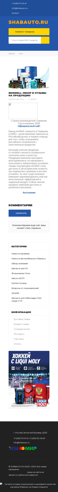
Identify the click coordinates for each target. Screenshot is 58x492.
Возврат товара (21, 324)
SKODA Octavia (19, 283)
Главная (12, 54)
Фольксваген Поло (21, 273)
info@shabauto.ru (20, 8)
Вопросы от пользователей (25, 288)
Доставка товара (22, 319)
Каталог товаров (24, 31)
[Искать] (45, 40)
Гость (22, 99)
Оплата (17, 344)
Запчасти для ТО (20, 268)
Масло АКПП (18, 278)
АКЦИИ (15, 293)
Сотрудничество (22, 329)
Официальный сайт (29, 126)
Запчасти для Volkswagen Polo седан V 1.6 (27, 299)
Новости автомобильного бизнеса (28, 258)
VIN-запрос (19, 334)
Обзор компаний (20, 263)
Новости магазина (20, 253)
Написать (21, 213)
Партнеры (19, 339)
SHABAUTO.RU (28, 22)
